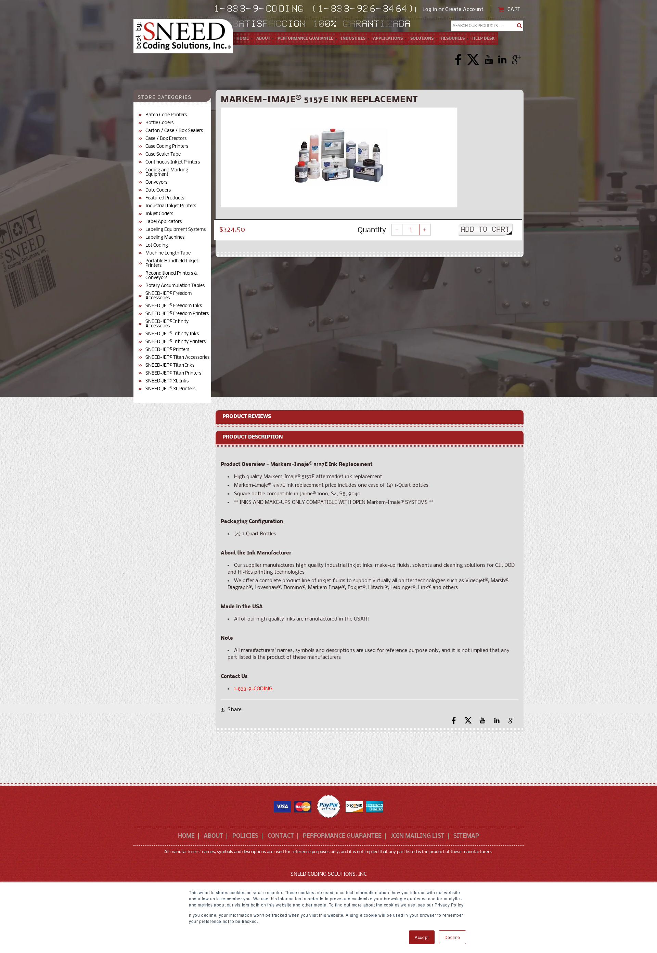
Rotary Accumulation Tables (175, 286)
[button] (263, 38)
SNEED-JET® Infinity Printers (175, 342)
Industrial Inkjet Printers (170, 206)
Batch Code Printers (166, 115)
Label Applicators (163, 222)
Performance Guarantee (342, 836)
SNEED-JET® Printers (167, 350)
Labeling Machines (164, 237)
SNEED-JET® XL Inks (167, 381)
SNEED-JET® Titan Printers (173, 373)
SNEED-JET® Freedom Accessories (168, 295)
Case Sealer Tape (163, 154)
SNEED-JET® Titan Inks (169, 365)
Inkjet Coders (159, 214)
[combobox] (487, 26)
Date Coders (158, 190)
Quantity (372, 230)
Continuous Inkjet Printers (172, 162)
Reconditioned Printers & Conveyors (171, 275)
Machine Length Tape (168, 253)
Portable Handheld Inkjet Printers (171, 263)
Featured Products (164, 198)
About (213, 836)
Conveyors (156, 182)
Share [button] (235, 710)
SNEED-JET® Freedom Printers (177, 314)
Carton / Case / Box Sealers (174, 131)
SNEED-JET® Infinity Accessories (167, 323)
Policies (245, 836)
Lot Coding (156, 245)
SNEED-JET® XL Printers (170, 389)
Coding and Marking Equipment (166, 172)
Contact (281, 836)
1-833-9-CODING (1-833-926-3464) (314, 9)
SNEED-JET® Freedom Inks (173, 306)
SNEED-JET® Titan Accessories (177, 357)
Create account (464, 9)
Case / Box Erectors (165, 138)
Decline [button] (452, 937)
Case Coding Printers (166, 146)
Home (186, 836)
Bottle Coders (159, 123)
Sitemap (466, 836)
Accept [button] (422, 937)
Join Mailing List (418, 836)
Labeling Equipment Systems (175, 229)
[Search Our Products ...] (519, 26)
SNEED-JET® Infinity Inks (172, 334)
